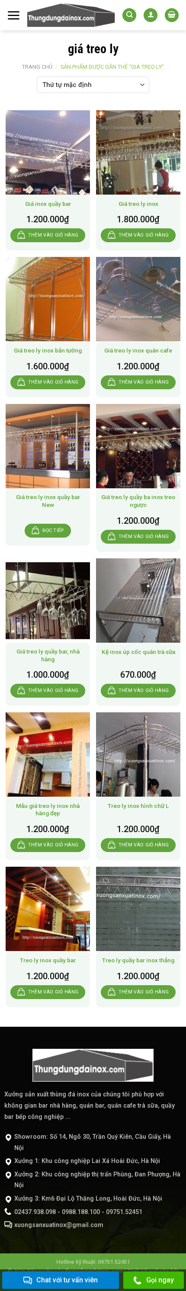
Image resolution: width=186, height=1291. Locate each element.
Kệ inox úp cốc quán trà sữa (138, 651)
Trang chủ (37, 67)
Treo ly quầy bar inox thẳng (138, 960)
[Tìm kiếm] (129, 15)
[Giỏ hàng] (172, 15)
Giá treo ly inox (138, 203)
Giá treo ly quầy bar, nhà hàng (48, 655)
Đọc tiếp (53, 530)
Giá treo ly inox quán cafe (138, 350)
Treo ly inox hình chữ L (138, 805)
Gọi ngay (160, 1280)
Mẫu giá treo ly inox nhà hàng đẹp (48, 809)
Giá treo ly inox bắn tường (48, 350)
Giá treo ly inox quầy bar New (48, 500)
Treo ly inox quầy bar (48, 960)
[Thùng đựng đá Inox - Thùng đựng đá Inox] (71, 15)
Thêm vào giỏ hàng (53, 235)
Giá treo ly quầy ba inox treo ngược (138, 500)
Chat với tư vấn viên (67, 1280)
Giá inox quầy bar (48, 203)
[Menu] (13, 15)
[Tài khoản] (150, 15)
